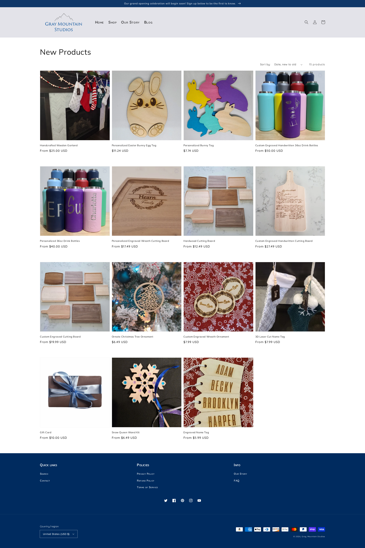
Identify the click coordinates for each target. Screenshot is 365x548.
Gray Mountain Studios (313, 536)
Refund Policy (145, 480)
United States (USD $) (56, 533)
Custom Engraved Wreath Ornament (206, 336)
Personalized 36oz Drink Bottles (60, 240)
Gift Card (45, 432)
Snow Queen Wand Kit (126, 432)
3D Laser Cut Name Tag (270, 336)
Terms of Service (147, 487)
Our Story (240, 473)
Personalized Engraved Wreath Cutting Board (140, 240)
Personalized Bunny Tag (198, 145)
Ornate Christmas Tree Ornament (132, 336)
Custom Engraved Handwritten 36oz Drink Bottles (286, 145)
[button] (306, 22)
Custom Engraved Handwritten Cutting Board (284, 240)
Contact (45, 480)
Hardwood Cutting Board (199, 240)
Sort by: (265, 64)
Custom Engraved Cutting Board (60, 336)
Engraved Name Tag (196, 432)
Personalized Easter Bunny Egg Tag (134, 145)
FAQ (237, 480)
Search (44, 473)
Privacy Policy (145, 473)
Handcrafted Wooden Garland (59, 145)
